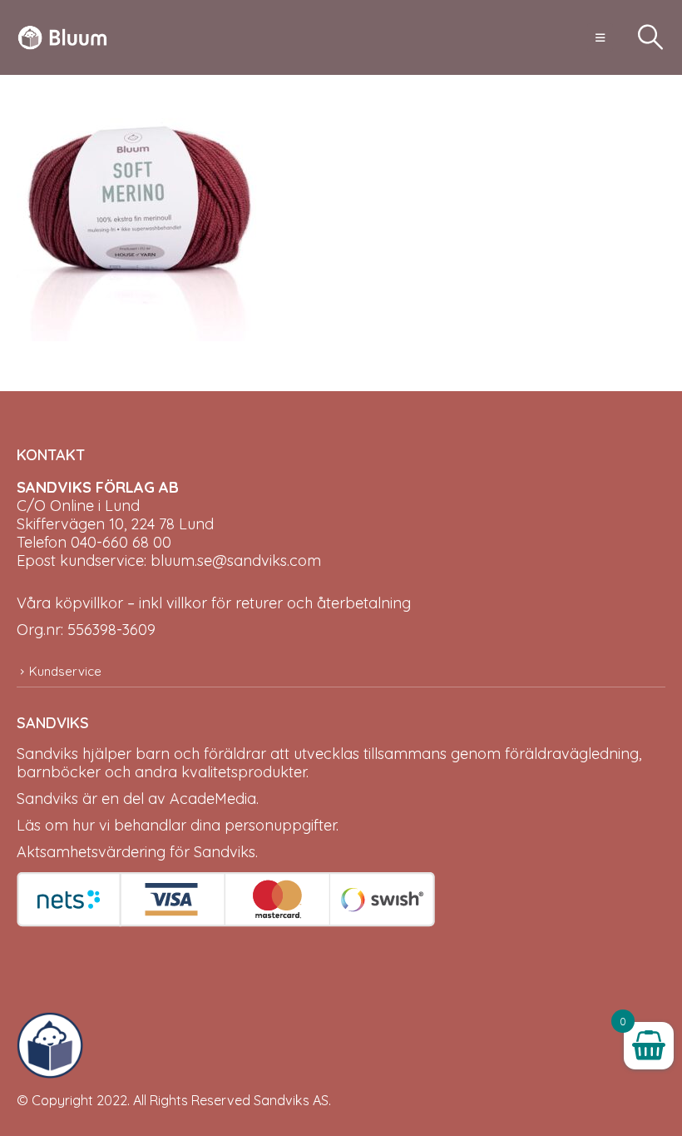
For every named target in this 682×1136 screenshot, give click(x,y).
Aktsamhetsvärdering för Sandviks (136, 851)
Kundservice (65, 671)
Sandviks (47, 753)
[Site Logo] (62, 37)
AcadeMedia (213, 798)
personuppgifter (280, 825)
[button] (600, 37)
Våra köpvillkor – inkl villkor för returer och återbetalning (214, 603)
